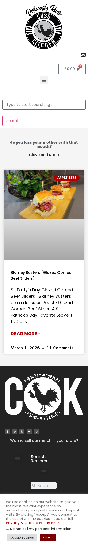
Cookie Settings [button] (22, 537)
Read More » (26, 333)
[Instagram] (14, 431)
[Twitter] (29, 431)
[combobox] (44, 105)
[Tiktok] (36, 431)
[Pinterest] (21, 431)
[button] (44, 80)
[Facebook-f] (7, 431)
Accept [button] (48, 537)
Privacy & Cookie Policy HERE (33, 522)
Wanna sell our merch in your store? (44, 440)
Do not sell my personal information (40, 529)
